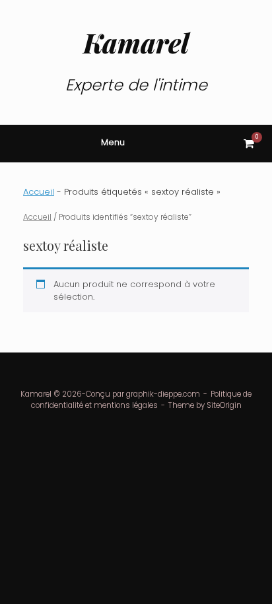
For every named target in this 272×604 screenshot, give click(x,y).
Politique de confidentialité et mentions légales (141, 400)
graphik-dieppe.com (163, 394)
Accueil (38, 191)
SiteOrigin (224, 405)
